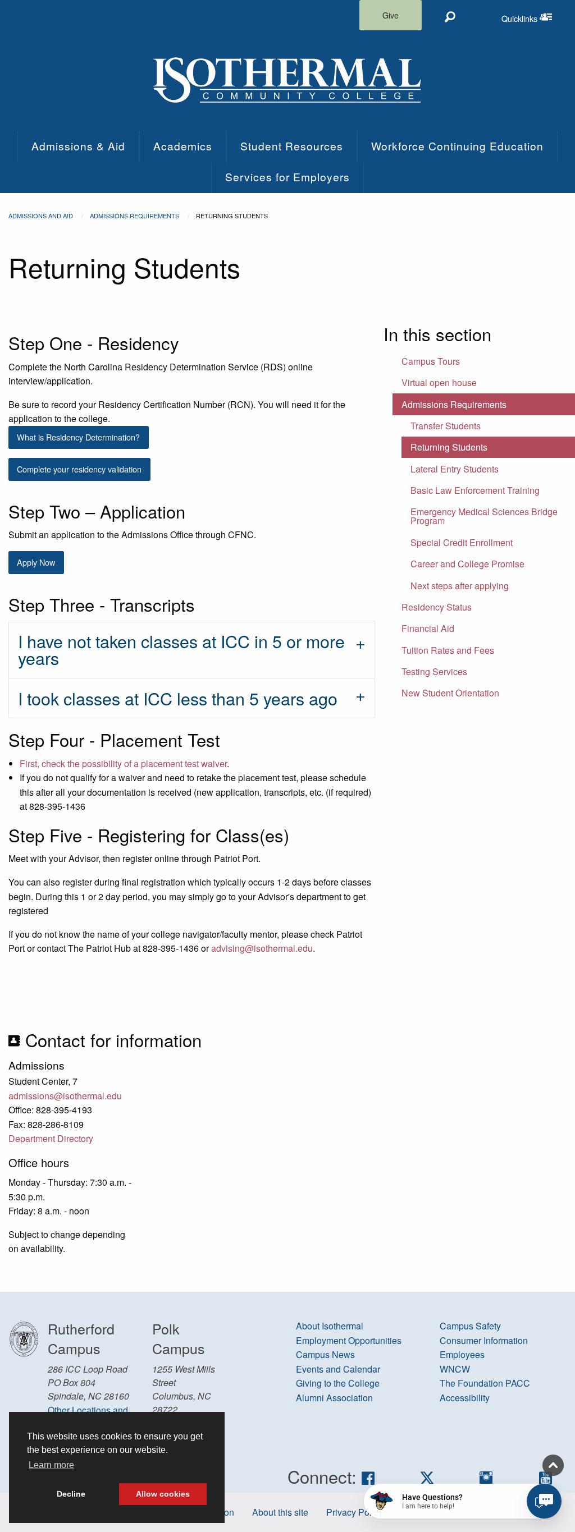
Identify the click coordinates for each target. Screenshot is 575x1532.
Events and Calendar (338, 1369)
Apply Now (36, 562)
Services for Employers (287, 176)
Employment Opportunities (348, 1340)
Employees (462, 1354)
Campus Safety (470, 1325)
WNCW (455, 1369)
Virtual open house (439, 382)
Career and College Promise (467, 563)
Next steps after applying (459, 585)
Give (390, 15)
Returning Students (448, 447)
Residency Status (436, 606)
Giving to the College (338, 1383)
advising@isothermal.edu (262, 948)
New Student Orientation (450, 692)
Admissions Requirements (134, 215)
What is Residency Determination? (78, 437)
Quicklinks (538, 15)
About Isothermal (329, 1325)
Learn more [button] (51, 1465)
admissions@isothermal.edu (65, 1095)
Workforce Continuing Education (457, 145)
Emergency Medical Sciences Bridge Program (484, 516)
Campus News (325, 1354)
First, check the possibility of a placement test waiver (123, 763)
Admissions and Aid (40, 215)
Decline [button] (71, 1493)
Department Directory (50, 1138)
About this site (280, 1512)
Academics (182, 145)
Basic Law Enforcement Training (475, 490)
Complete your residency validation (79, 469)
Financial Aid (427, 628)
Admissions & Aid (78, 145)
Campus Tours (430, 361)
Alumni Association (334, 1397)
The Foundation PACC (485, 1383)
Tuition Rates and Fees (447, 650)
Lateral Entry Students (454, 468)
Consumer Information (484, 1340)
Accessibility (465, 1397)
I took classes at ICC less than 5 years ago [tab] (177, 698)
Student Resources (291, 145)
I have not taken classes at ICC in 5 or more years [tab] (181, 649)
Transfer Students (445, 425)
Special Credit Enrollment (461, 542)
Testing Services (434, 671)
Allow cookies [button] (163, 1493)
